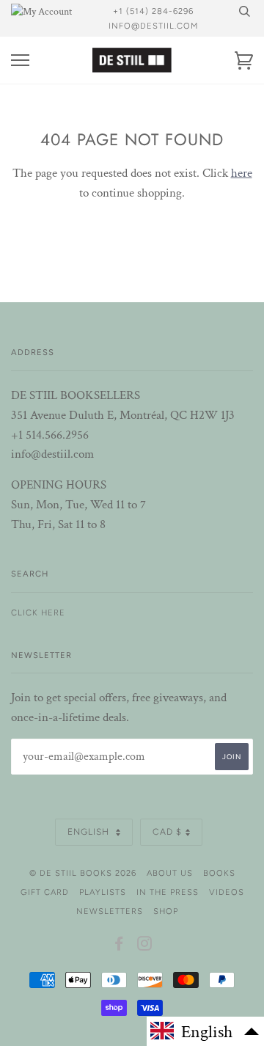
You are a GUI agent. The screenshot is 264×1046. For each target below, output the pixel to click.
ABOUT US (170, 873)
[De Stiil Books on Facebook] (119, 946)
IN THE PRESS (167, 892)
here (241, 173)
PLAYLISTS (102, 892)
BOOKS (219, 873)
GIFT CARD (45, 892)
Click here (38, 612)
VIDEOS (226, 892)
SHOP (165, 911)
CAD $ (167, 832)
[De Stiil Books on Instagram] (145, 946)
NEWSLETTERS (109, 911)
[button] (205, 1031)
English (89, 832)
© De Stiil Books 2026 (82, 873)
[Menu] (20, 60)
